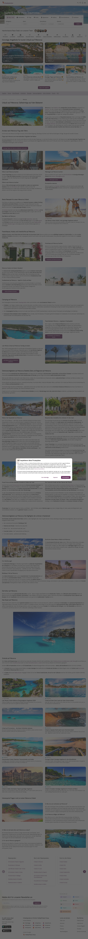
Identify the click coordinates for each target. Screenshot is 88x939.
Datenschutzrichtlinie (39, 469)
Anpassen (55, 477)
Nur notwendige (45, 477)
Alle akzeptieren (65, 477)
